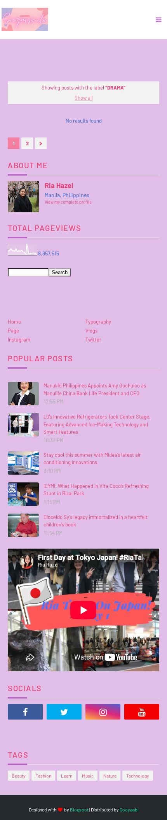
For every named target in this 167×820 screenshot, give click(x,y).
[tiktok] (25, 731)
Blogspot (79, 809)
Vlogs (91, 330)
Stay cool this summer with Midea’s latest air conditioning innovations (92, 459)
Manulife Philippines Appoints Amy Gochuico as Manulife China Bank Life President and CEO (94, 389)
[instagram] (102, 712)
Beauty (19, 775)
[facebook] (25, 712)
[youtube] (141, 712)
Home (14, 321)
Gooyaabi (129, 809)
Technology (137, 775)
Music (88, 775)
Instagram (19, 339)
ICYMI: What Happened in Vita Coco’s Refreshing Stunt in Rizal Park (96, 490)
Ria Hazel (59, 185)
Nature (110, 775)
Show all (84, 98)
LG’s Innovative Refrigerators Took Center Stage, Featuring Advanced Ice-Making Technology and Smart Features (96, 424)
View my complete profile (68, 201)
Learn (66, 775)
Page (13, 330)
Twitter (93, 339)
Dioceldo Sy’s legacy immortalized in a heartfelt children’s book (95, 521)
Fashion (43, 775)
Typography (98, 321)
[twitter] (64, 712)
